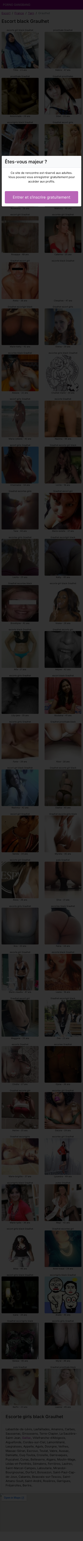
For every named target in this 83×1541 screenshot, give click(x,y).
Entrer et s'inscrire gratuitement (41, 197)
